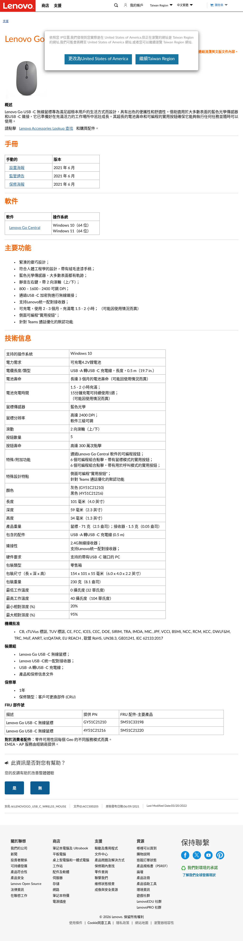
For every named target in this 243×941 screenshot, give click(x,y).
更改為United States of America (98, 59)
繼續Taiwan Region (157, 59)
